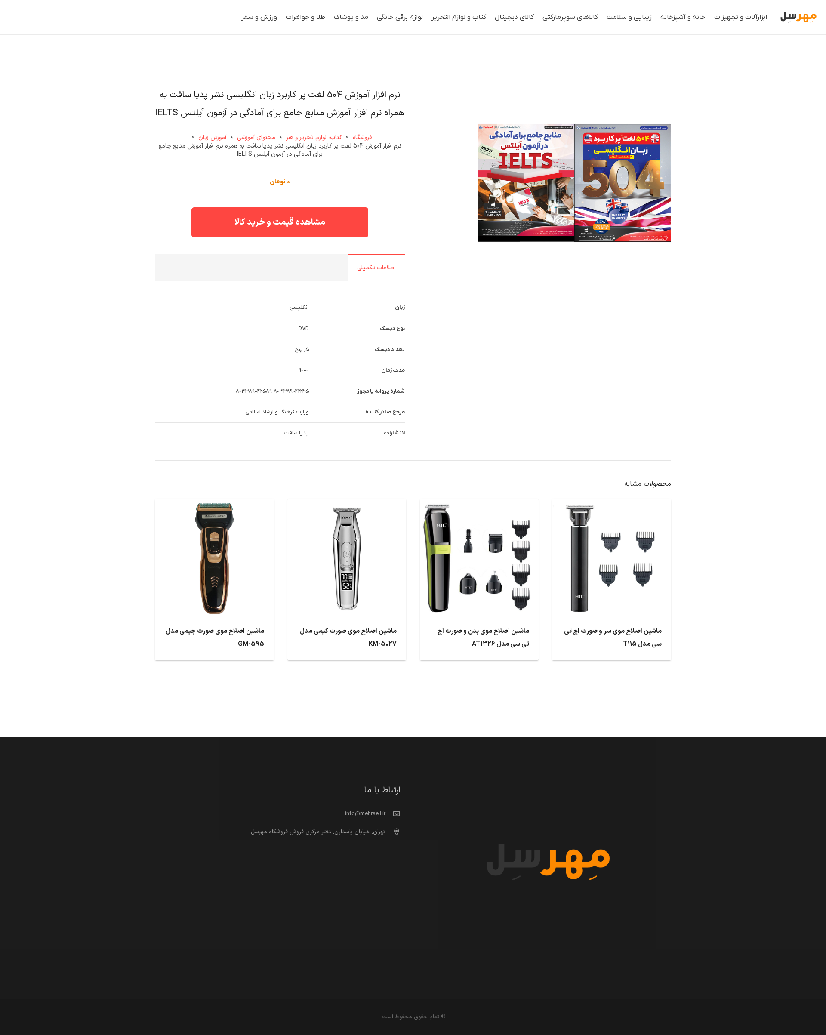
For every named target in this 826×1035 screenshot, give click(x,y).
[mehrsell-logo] (798, 17)
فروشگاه (362, 137)
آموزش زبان (212, 137)
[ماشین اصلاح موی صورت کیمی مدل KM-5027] (347, 506)
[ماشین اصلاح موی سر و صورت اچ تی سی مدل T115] (611, 506)
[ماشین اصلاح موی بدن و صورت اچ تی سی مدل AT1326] (479, 506)
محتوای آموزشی (256, 137)
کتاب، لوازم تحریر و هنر (314, 137)
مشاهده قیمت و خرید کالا (279, 222)
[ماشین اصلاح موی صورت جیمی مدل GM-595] (214, 506)
